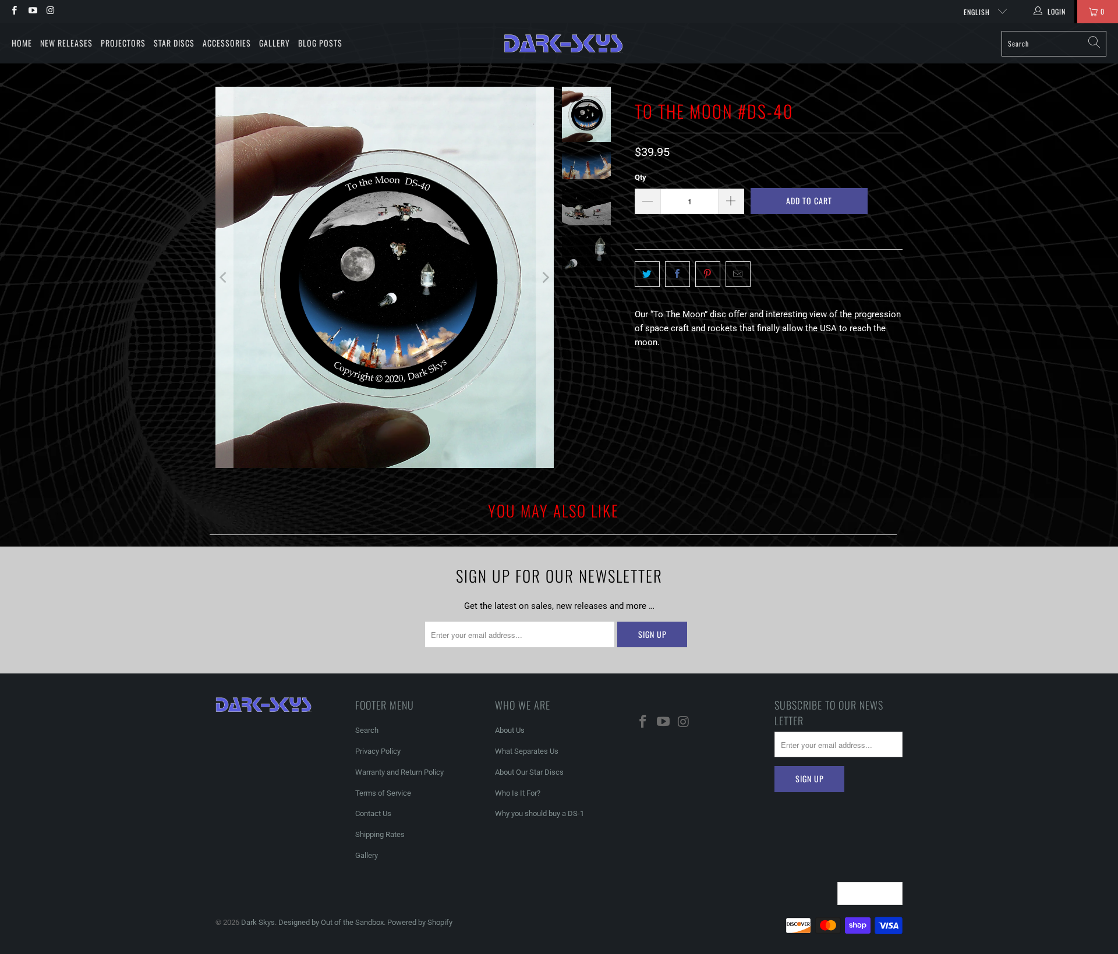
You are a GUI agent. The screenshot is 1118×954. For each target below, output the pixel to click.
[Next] (545, 277)
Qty (640, 177)
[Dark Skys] (563, 43)
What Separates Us (526, 751)
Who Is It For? (517, 793)
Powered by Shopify (419, 922)
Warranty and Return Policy (399, 772)
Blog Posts (320, 43)
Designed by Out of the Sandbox (331, 922)
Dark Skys (258, 922)
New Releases (66, 43)
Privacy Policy (378, 751)
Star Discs (174, 43)
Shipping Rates (380, 834)
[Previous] (224, 277)
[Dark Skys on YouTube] (32, 12)
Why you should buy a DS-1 (539, 813)
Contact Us (373, 813)
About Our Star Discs (529, 772)
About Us (510, 730)
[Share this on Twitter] (647, 274)
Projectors (123, 43)
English (978, 12)
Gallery (274, 43)
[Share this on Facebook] (677, 274)
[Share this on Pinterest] (707, 274)
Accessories (227, 43)
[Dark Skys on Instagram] (50, 12)
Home (22, 43)
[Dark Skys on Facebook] (14, 12)
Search (366, 730)
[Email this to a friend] (738, 274)
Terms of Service (383, 793)
